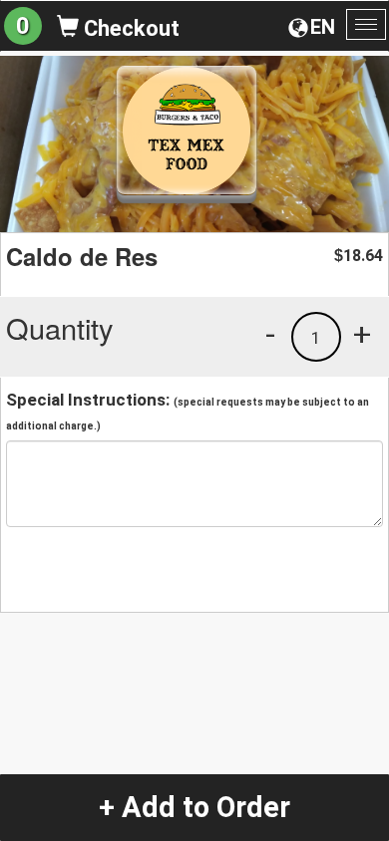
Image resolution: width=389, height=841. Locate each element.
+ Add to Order (194, 807)
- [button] (270, 334)
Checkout (129, 28)
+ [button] (362, 334)
